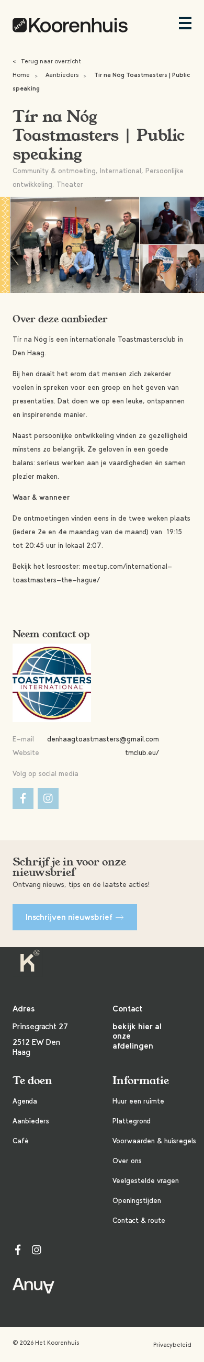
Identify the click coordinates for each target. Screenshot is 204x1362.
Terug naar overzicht (47, 61)
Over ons (127, 1160)
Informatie (140, 1080)
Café (21, 1140)
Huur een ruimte (138, 1101)
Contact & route (138, 1220)
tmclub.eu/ (142, 752)
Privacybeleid (172, 1345)
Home (21, 74)
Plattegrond (131, 1121)
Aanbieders (62, 74)
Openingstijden (136, 1200)
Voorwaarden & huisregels (154, 1140)
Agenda (25, 1101)
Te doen (32, 1080)
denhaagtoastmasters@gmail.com (103, 739)
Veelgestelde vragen (145, 1180)
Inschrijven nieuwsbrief (69, 917)
